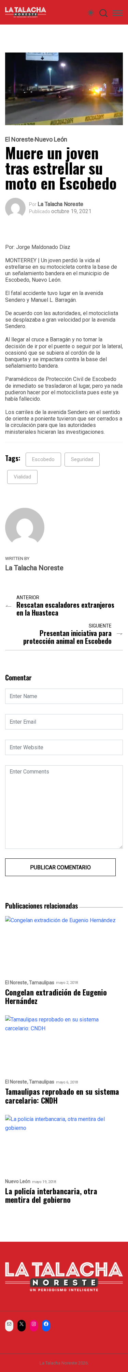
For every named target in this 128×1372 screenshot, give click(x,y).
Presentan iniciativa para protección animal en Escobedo (67, 637)
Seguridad (82, 459)
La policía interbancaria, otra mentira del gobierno (51, 1195)
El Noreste (19, 139)
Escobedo (43, 459)
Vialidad (22, 477)
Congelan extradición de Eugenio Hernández (56, 996)
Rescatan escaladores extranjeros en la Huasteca (65, 609)
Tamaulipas (41, 982)
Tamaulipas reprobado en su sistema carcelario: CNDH (62, 1096)
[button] (118, 14)
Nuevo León (51, 139)
